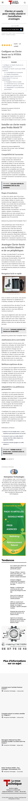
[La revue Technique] (14, 782)
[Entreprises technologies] (14, 471)
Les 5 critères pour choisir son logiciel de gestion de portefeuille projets (18, 567)
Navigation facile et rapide (12, 82)
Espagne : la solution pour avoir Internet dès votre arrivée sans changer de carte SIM (18, 590)
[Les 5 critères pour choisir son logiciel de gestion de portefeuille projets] (5, 567)
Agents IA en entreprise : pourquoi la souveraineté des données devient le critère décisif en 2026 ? (18, 620)
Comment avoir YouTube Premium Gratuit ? (12, 688)
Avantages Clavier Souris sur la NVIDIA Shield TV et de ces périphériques (12, 78)
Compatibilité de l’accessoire (13, 72)
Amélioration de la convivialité (14, 83)
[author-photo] (3, 691)
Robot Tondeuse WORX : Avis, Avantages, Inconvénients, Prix (11, 768)
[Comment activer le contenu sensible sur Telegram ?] (14, 703)
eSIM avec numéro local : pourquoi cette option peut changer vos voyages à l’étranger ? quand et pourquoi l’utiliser (18, 605)
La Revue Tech (5, 33)
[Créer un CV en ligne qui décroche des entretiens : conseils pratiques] (5, 597)
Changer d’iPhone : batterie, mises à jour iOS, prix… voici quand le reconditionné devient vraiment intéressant (18, 574)
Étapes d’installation (11, 74)
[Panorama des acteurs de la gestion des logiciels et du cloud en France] (5, 613)
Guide (10, 33)
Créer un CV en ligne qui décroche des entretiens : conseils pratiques (17, 597)
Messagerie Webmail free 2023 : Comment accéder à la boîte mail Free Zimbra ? (13, 741)
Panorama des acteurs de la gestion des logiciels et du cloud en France (17, 613)
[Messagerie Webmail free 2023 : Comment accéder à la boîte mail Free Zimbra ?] (14, 729)
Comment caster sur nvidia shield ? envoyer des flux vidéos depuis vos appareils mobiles (13, 438)
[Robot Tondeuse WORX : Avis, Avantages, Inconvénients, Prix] (14, 757)
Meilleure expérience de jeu (13, 85)
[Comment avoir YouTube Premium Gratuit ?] (14, 676)
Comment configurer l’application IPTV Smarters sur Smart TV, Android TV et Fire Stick (17, 582)
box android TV (10, 459)
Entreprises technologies (14, 477)
